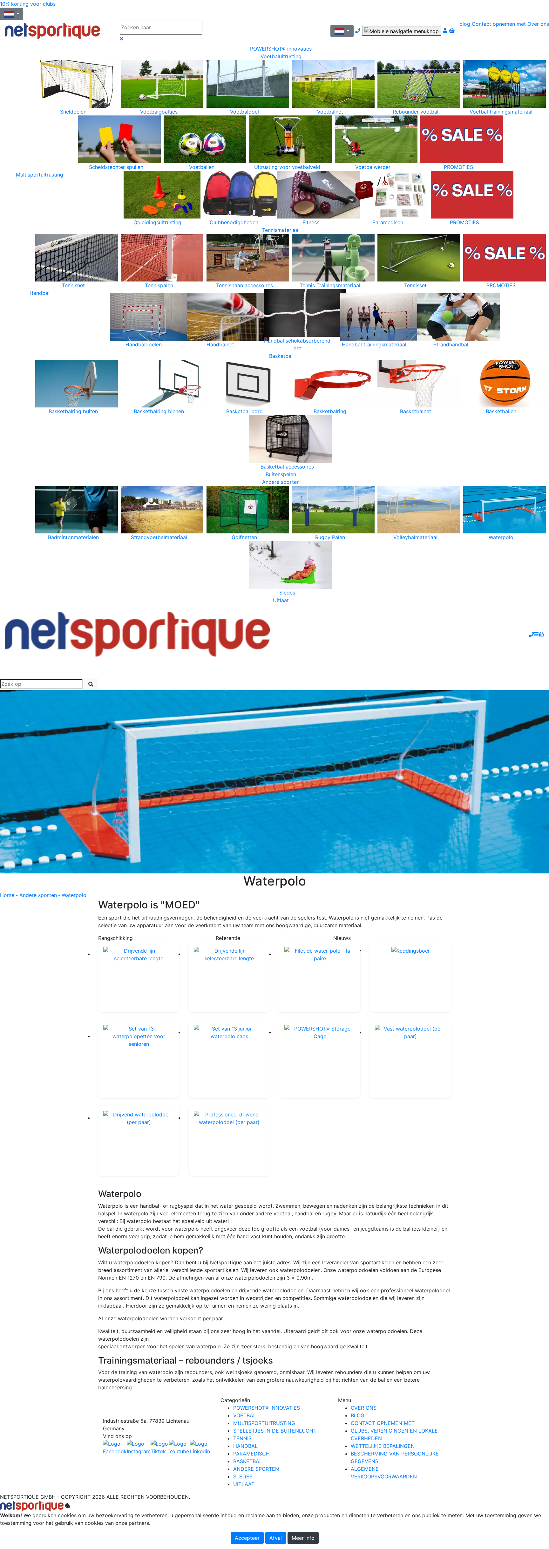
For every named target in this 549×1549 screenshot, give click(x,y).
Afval (275, 1538)
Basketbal (281, 356)
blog (464, 24)
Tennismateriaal (281, 230)
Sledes (243, 1476)
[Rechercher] (91, 684)
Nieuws (342, 938)
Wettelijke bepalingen (383, 1446)
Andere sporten (281, 482)
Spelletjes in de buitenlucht (274, 1430)
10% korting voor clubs (28, 4)
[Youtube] (179, 1447)
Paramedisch (251, 1453)
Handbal (40, 293)
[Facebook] (157, 1406)
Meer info (303, 1538)
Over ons (538, 24)
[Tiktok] (160, 1447)
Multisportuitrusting (39, 174)
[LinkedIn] (200, 1447)
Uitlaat (281, 600)
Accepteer (247, 1538)
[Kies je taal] (342, 31)
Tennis (242, 1438)
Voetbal (244, 1415)
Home (7, 895)
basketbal (247, 1461)
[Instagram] (139, 1447)
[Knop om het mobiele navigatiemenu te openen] (401, 31)
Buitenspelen (281, 474)
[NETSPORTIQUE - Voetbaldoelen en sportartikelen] (137, 633)
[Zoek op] (221, 27)
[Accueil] (57, 31)
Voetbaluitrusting (281, 56)
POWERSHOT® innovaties (281, 48)
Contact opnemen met (499, 24)
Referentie (228, 938)
